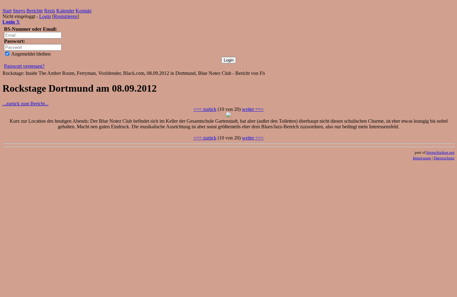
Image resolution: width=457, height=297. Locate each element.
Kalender (65, 10)
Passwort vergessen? (24, 66)
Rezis (49, 10)
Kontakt (83, 10)
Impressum (422, 158)
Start (7, 10)
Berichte (34, 10)
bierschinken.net (441, 152)
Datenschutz (444, 158)
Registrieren (65, 16)
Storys (19, 10)
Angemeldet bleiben (30, 54)
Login (45, 16)
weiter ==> (253, 109)
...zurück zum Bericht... (25, 103)
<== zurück (204, 109)
